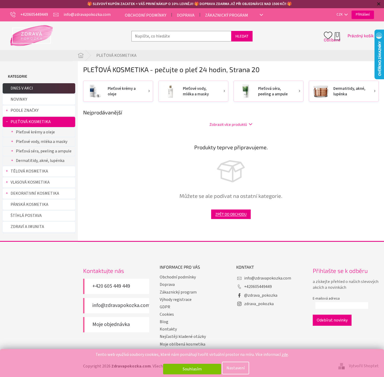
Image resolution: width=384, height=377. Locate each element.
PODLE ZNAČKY (25, 110)
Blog (164, 322)
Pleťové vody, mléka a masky (41, 142)
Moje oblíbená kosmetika (182, 344)
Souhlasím (192, 369)
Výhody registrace (176, 299)
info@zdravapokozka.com (121, 305)
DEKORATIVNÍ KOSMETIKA (35, 193)
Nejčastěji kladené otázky (183, 336)
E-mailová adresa (326, 298)
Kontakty (168, 329)
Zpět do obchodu (230, 214)
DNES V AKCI (22, 88)
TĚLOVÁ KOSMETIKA (29, 171)
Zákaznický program (226, 15)
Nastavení (235, 368)
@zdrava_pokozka (260, 295)
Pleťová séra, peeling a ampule (44, 151)
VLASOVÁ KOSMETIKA (30, 182)
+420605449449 (258, 287)
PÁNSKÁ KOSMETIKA (29, 204)
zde (285, 354)
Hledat (241, 36)
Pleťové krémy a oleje (35, 132)
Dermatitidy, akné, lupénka (40, 161)
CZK (339, 14)
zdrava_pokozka (259, 304)
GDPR (165, 307)
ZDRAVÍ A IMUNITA (27, 227)
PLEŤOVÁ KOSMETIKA (31, 122)
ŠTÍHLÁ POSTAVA (26, 215)
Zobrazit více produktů (228, 124)
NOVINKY (19, 99)
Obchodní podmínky (145, 15)
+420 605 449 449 (111, 286)
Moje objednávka (111, 324)
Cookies (167, 314)
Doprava (186, 15)
